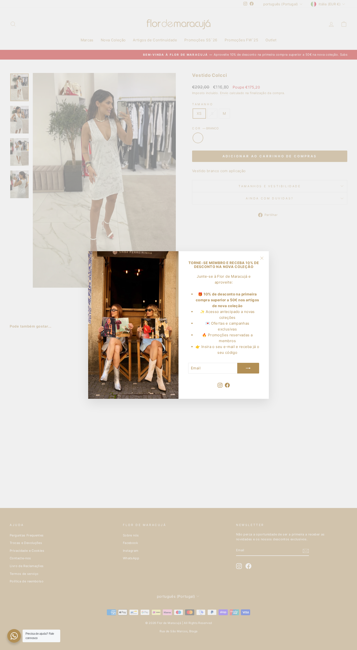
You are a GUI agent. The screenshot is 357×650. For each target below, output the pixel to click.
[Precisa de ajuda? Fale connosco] (14, 636)
